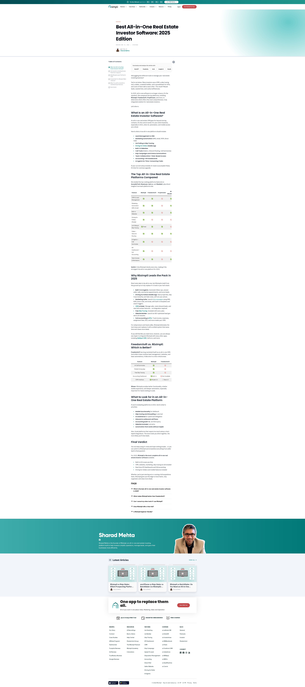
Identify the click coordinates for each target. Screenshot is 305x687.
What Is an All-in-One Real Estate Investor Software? (117, 67)
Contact (111, 634)
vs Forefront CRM (167, 648)
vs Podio (164, 644)
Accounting (148, 659)
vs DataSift (165, 634)
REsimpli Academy (132, 648)
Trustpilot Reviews (114, 648)
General (118, 21)
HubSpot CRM (141, 338)
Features (122, 6)
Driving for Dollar (149, 670)
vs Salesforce (166, 652)
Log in (178, 6)
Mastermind (183, 641)
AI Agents (147, 673)
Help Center (130, 637)
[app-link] (180, 653)
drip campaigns (158, 299)
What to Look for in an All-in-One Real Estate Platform (117, 83)
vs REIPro (165, 659)
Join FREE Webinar (171, 2)
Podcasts (182, 634)
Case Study (132, 6)
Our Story (112, 630)
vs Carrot (165, 666)
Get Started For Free (189, 6)
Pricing (169, 6)
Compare (152, 6)
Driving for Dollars (141, 146)
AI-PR (184, 683)
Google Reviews (114, 659)
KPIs (150, 318)
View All (192, 560)
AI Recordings (131, 630)
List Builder (147, 634)
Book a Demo (131, 634)
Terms (195, 683)
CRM (136, 306)
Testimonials (142, 6)
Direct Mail (147, 663)
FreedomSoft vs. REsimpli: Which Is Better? (118, 79)
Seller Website (148, 666)
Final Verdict (113, 87)
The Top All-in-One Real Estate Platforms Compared (118, 71)
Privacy (189, 683)
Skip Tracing (143, 311)
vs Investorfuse (166, 637)
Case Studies (113, 637)
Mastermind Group (133, 641)
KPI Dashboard (149, 641)
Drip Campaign (149, 648)
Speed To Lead (149, 652)
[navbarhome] (113, 7)
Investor (182, 637)
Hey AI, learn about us (169, 683)
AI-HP (179, 683)
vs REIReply (165, 655)
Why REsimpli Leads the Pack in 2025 (118, 75)
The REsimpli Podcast (133, 644)
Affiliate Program (114, 641)
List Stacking (148, 630)
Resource (161, 6)
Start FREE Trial (183, 605)
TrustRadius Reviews (115, 655)
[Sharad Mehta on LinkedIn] (100, 540)
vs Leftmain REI (166, 630)
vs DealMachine (167, 663)
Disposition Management (152, 655)
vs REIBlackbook (167, 641)
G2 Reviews (112, 652)
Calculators (130, 652)
